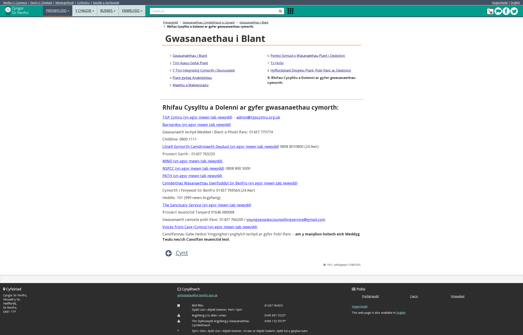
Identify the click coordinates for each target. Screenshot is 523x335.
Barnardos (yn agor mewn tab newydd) (196, 124)
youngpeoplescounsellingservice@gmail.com (286, 219)
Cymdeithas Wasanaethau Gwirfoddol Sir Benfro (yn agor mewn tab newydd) (229, 183)
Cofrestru (83, 2)
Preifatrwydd (370, 296)
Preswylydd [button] (56, 11)
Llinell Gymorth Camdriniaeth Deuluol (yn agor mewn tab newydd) (220, 146)
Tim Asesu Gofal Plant (190, 63)
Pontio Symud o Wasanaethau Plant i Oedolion (307, 55)
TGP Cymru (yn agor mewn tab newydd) (197, 117)
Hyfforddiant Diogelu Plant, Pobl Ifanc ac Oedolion (310, 70)
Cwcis (414, 296)
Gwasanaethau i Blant (253, 22)
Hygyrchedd (499, 2)
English (515, 2)
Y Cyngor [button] (83, 11)
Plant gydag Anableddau (192, 77)
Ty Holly (277, 63)
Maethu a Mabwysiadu (191, 85)
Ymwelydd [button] (131, 11)
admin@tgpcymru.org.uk (258, 117)
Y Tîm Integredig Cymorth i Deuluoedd (204, 70)
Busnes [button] (106, 11)
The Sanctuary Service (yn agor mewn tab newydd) (206, 204)
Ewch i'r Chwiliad (41, 2)
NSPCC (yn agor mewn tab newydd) (193, 168)
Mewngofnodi (64, 2)
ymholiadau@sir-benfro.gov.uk (197, 295)
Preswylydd (170, 22)
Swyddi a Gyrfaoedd (106, 2)
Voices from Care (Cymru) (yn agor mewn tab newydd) (210, 226)
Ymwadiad (457, 296)
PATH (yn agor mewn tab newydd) (192, 175)
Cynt (182, 252)
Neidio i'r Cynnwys (15, 2)
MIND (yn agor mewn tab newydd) (192, 161)
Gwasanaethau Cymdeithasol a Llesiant (209, 22)
